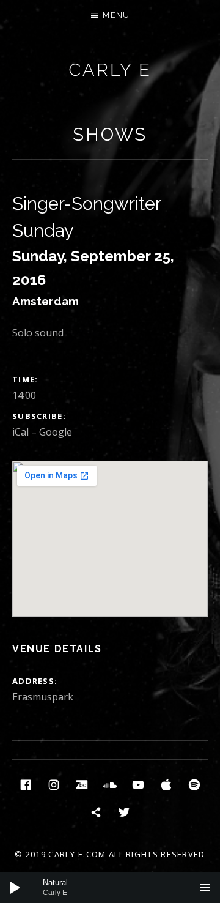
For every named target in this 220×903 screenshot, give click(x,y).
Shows (110, 134)
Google (55, 432)
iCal (20, 432)
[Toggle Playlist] (205, 887)
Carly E (110, 69)
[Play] (15, 887)
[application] (110, 887)
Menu (116, 15)
